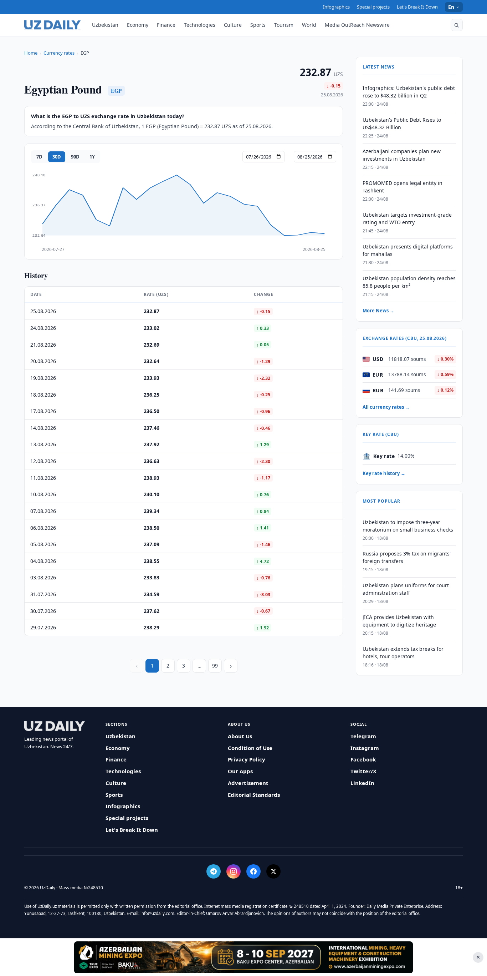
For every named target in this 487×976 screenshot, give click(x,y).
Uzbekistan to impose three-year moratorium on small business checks (408, 526)
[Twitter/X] (273, 871)
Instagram (364, 747)
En (451, 7)
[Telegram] (213, 871)
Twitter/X (363, 771)
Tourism (283, 24)
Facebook (363, 759)
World (309, 24)
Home (30, 53)
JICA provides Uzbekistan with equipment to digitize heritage (399, 621)
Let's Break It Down (417, 7)
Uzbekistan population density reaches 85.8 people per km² (409, 282)
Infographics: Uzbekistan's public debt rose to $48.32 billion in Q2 (409, 92)
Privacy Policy (246, 759)
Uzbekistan (105, 24)
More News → (378, 311)
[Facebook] (253, 871)
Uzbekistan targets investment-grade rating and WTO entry (407, 218)
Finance (166, 24)
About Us (240, 736)
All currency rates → (386, 407)
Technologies (199, 24)
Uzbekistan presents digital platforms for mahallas (408, 250)
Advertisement (248, 782)
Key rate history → (384, 474)
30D (56, 157)
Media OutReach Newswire (357, 24)
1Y (92, 157)
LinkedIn (362, 782)
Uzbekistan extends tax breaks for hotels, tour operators (403, 652)
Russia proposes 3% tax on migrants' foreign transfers (407, 557)
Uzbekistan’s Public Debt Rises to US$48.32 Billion (402, 123)
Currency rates (59, 53)
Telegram (363, 736)
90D (75, 157)
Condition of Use (250, 747)
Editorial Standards (254, 794)
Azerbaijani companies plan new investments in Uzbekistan (402, 155)
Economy (137, 24)
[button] (457, 25)
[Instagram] (233, 871)
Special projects (373, 7)
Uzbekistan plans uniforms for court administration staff (406, 589)
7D (39, 157)
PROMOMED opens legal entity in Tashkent (402, 187)
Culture (233, 24)
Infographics (336, 7)
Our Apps (240, 771)
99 (215, 665)
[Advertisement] (243, 957)
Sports (258, 24)
